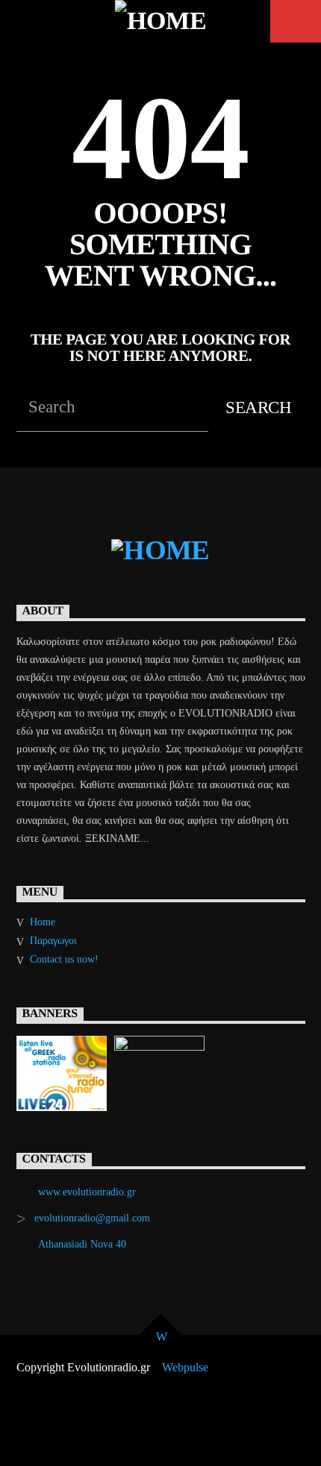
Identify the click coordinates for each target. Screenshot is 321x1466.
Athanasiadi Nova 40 (82, 1244)
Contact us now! (64, 959)
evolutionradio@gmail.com (92, 1218)
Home (42, 922)
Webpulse (185, 1367)
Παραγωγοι (53, 940)
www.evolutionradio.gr (87, 1192)
